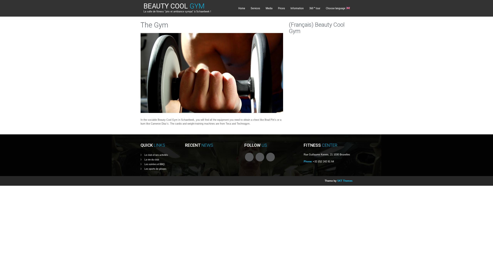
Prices (281, 8)
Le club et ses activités (156, 155)
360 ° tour (314, 8)
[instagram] (270, 157)
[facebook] (249, 157)
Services (255, 8)
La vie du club (151, 159)
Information (297, 8)
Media (269, 8)
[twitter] (260, 157)
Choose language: (336, 8)
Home (241, 8)
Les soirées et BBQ (154, 164)
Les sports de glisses (155, 169)
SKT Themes (344, 180)
